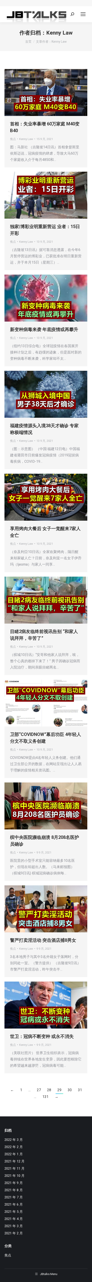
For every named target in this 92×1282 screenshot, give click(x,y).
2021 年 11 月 (14, 1168)
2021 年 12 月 (14, 1161)
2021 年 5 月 (13, 1212)
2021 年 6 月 (13, 1204)
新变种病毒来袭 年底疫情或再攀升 (44, 329)
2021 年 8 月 (13, 1190)
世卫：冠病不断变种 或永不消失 (42, 1036)
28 (49, 1090)
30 (70, 1090)
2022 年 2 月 (13, 1147)
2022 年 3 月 (13, 1140)
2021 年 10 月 (14, 1176)
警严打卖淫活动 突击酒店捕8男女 (43, 940)
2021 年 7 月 (13, 1197)
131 (45, 1097)
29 (59, 1090)
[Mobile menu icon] (83, 14)
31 (80, 1090)
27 (39, 1090)
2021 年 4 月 (13, 1219)
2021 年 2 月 (13, 1233)
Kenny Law (59, 33)
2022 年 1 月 (13, 1154)
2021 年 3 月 (13, 1226)
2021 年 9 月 (13, 1183)
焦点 (13, 139)
